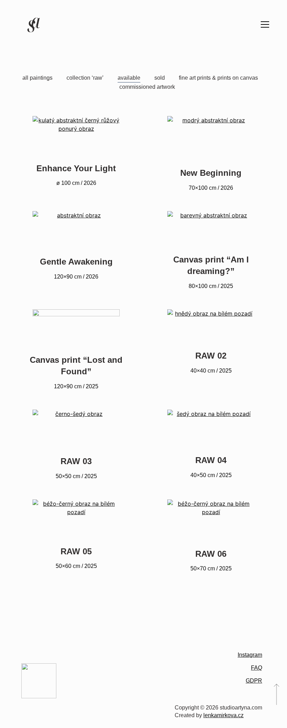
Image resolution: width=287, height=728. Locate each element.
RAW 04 (210, 460)
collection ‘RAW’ (85, 78)
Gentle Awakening (76, 261)
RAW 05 (76, 551)
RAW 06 (210, 553)
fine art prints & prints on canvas (218, 78)
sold (159, 78)
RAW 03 (76, 461)
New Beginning (210, 173)
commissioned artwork (147, 87)
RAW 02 (210, 355)
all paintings (37, 78)
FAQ (256, 668)
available (129, 78)
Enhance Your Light (76, 168)
